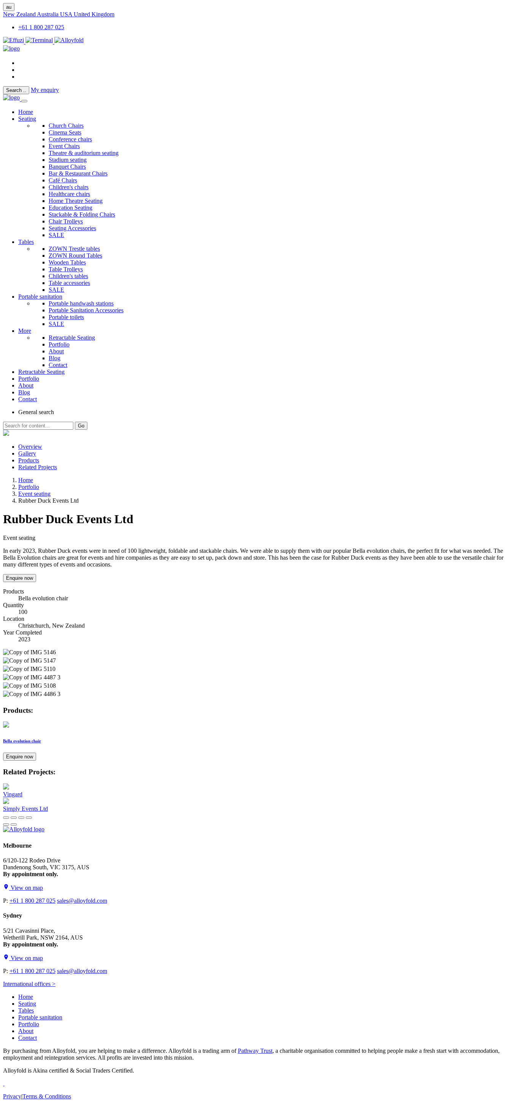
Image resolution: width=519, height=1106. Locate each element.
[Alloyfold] (69, 41)
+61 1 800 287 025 (41, 27)
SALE (56, 235)
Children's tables (68, 276)
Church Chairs (66, 125)
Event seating (34, 494)
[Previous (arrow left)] (6, 824)
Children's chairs (69, 187)
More (24, 331)
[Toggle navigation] (24, 101)
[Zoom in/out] (29, 817)
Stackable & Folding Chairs (82, 214)
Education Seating (70, 207)
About (56, 351)
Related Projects (37, 467)
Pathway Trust (255, 1050)
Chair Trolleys (66, 221)
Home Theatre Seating (76, 201)
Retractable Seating (72, 337)
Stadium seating (68, 160)
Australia (48, 14)
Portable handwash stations (81, 303)
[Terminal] (39, 41)
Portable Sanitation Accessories (86, 310)
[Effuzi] (14, 41)
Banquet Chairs (67, 166)
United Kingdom (94, 14)
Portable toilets (66, 317)
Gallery (27, 453)
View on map (26, 887)
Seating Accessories (72, 228)
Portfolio (59, 344)
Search (16, 90)
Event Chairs (64, 146)
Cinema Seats (65, 132)
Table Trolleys (66, 269)
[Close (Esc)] (6, 817)
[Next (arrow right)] (14, 824)
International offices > (29, 984)
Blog (54, 358)
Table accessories (69, 283)
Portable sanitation (40, 296)
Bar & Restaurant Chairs (78, 173)
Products (28, 460)
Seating (27, 119)
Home (25, 480)
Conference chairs (70, 139)
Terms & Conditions (46, 1096)
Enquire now (19, 578)
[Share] (14, 817)
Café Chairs (63, 180)
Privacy (12, 1096)
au (8, 7)
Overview (30, 446)
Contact (58, 365)
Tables (26, 242)
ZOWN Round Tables (75, 255)
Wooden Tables (67, 262)
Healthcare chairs (69, 194)
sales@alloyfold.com (82, 900)
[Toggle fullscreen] (21, 817)
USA (67, 14)
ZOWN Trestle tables (74, 248)
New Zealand (20, 14)
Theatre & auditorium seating (84, 153)
